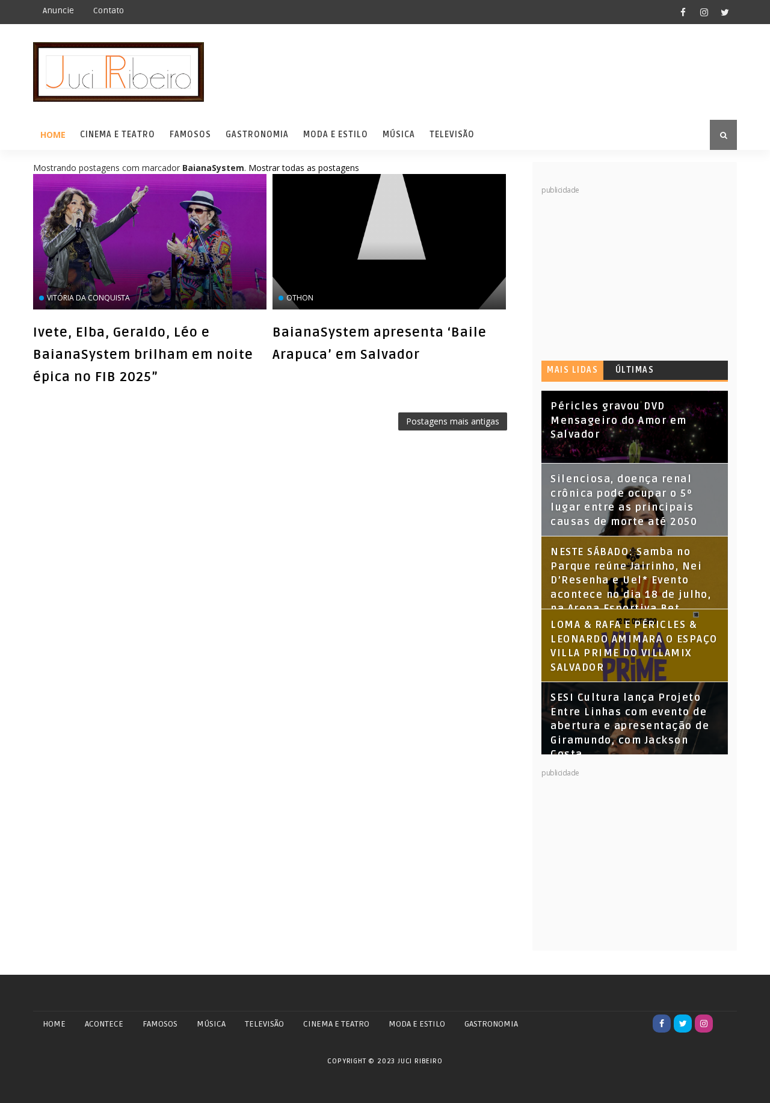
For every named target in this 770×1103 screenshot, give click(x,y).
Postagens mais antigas (452, 421)
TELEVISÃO (264, 1024)
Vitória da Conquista (88, 298)
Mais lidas (572, 370)
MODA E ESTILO (417, 1024)
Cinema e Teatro (117, 134)
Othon (299, 298)
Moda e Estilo (335, 134)
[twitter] (725, 12)
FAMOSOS (160, 1024)
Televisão (452, 134)
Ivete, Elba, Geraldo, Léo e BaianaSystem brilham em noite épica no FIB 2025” (143, 355)
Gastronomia (257, 134)
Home (53, 134)
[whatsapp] (725, 1023)
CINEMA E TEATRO (336, 1024)
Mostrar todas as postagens (303, 167)
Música (399, 134)
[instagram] (704, 12)
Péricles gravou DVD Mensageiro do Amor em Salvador (618, 420)
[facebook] (683, 12)
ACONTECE (104, 1024)
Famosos (190, 134)
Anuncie (58, 10)
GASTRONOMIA (491, 1024)
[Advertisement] (631, 271)
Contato (108, 10)
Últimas (634, 370)
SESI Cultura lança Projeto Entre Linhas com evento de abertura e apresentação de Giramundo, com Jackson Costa (629, 726)
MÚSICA (211, 1024)
